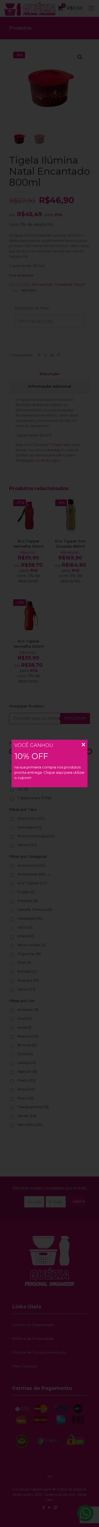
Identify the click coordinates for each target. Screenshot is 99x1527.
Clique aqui (53, 772)
